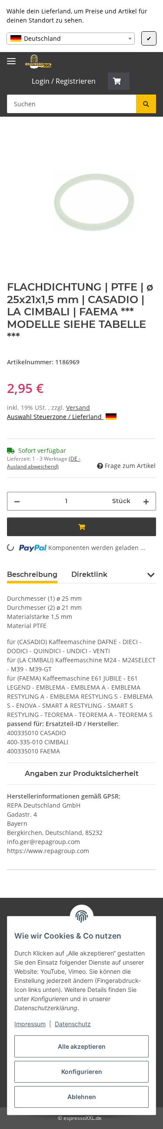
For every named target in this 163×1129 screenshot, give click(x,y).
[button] (119, 81)
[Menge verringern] (17, 501)
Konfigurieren (81, 1071)
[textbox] (70, 38)
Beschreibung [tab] (32, 574)
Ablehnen (81, 1096)
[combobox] (71, 39)
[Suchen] (146, 104)
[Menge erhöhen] (146, 501)
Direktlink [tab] (89, 574)
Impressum (30, 1024)
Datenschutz (73, 1024)
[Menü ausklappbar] (11, 57)
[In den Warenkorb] (14, 136)
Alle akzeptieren (82, 1046)
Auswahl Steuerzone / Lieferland (55, 416)
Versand (78, 407)
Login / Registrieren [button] (64, 81)
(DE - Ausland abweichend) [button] (43, 462)
